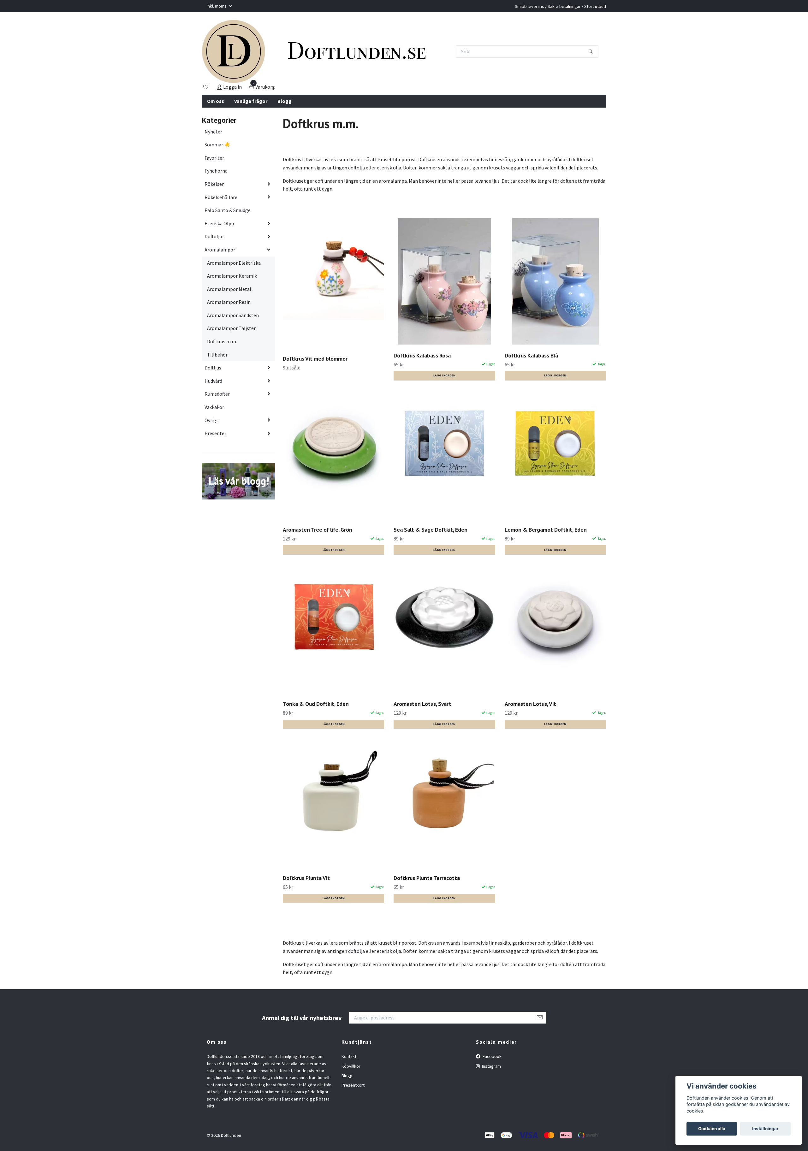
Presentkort (353, 1085)
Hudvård (213, 381)
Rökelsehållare (221, 197)
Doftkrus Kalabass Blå (531, 355)
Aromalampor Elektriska (234, 263)
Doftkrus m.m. (222, 341)
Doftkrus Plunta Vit (306, 878)
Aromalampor (220, 249)
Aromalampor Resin (229, 302)
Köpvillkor (351, 1066)
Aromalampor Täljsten (232, 328)
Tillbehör (217, 354)
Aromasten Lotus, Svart (422, 703)
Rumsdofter (217, 394)
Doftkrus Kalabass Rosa (422, 355)
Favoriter (214, 158)
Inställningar (765, 1128)
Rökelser (214, 184)
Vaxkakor (214, 407)
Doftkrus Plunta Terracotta (427, 878)
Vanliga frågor (250, 101)
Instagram (491, 1066)
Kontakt (349, 1056)
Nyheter (213, 131)
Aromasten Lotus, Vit (530, 703)
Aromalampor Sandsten (233, 315)
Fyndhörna (216, 171)
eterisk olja (389, 167)
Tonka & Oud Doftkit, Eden (316, 703)
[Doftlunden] (233, 51)
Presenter (215, 433)
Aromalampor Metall (230, 289)
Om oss (215, 101)
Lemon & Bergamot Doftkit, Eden (546, 529)
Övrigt (211, 420)
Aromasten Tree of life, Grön (317, 529)
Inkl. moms (217, 6)
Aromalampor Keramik (232, 276)
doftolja (356, 167)
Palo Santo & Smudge (228, 210)
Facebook (492, 1056)
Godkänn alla (711, 1128)
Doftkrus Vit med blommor (315, 358)
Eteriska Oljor (220, 223)
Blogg (284, 101)
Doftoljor (214, 236)
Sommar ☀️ (217, 144)
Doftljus (213, 367)
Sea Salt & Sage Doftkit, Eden (430, 529)
